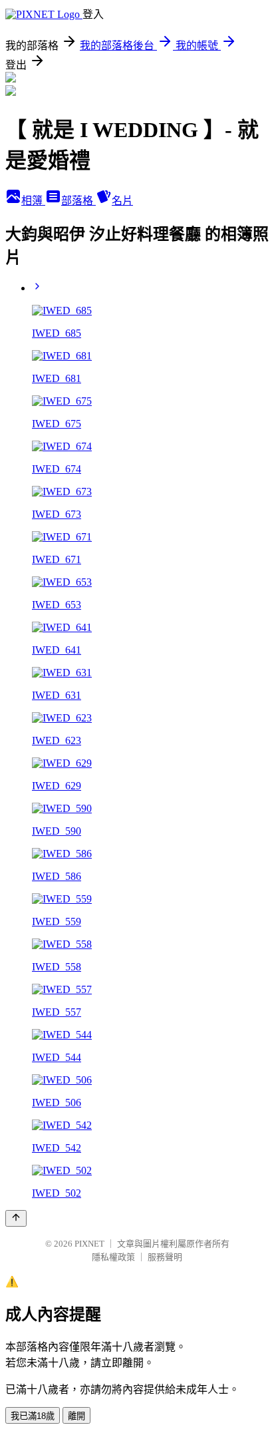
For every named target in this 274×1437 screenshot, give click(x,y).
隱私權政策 (113, 1257)
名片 (122, 200)
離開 (76, 1416)
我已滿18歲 (33, 1416)
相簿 (33, 200)
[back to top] (16, 1218)
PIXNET (89, 1244)
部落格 (78, 200)
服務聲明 (165, 1257)
